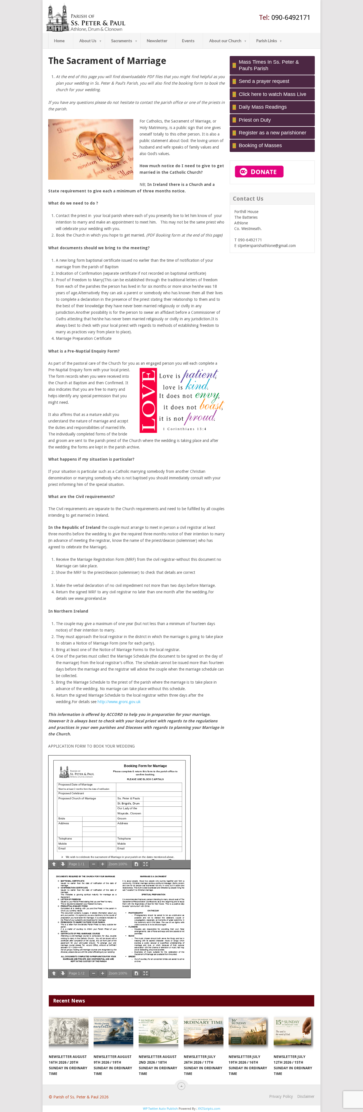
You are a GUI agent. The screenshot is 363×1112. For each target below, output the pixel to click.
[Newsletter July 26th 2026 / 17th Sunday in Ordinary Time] (203, 1032)
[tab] (272, 65)
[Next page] (63, 864)
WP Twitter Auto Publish (160, 1109)
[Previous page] (54, 864)
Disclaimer (306, 1096)
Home (59, 40)
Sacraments (121, 40)
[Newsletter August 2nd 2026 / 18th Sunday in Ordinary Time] (158, 1032)
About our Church (225, 40)
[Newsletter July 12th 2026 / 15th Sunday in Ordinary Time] (293, 1032)
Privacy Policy (281, 1096)
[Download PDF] (136, 864)
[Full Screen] (145, 864)
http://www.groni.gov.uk (119, 701)
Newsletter (157, 40)
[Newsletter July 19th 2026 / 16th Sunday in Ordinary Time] (248, 1032)
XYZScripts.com (209, 1109)
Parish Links (266, 40)
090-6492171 (285, 18)
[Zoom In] (102, 864)
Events (188, 40)
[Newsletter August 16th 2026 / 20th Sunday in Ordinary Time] (68, 1032)
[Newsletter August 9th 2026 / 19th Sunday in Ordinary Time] (113, 1032)
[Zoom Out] (93, 864)
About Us (87, 40)
